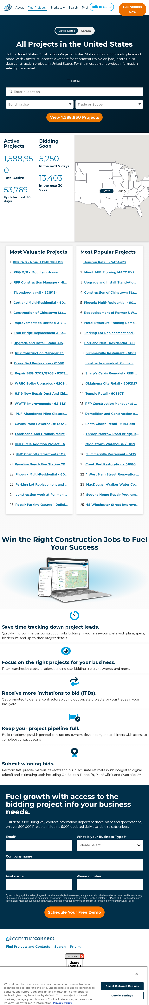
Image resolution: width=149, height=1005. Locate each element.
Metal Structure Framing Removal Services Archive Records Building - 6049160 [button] (111, 323)
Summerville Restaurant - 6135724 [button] (113, 454)
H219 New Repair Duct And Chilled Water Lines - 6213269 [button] (42, 393)
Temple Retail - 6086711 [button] (104, 393)
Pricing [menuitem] (75, 946)
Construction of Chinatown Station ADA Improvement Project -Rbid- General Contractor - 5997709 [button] (40, 313)
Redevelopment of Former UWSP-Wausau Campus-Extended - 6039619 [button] (111, 313)
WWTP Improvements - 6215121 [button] (40, 404)
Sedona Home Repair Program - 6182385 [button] (113, 494)
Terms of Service (105, 900)
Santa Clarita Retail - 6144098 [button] (110, 424)
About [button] (20, 7)
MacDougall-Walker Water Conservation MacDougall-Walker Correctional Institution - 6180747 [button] (113, 484)
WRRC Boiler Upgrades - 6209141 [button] (42, 383)
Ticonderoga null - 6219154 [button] (36, 292)
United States (66, 30)
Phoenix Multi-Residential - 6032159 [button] (43, 474)
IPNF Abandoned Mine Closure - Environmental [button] (42, 414)
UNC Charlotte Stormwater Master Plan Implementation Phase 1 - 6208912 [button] (43, 454)
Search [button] (73, 7)
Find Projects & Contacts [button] (37, 8)
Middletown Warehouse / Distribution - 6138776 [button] (112, 444)
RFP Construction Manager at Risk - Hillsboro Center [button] (42, 353)
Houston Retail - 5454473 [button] (104, 262)
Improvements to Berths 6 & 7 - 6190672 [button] (41, 323)
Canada (86, 30)
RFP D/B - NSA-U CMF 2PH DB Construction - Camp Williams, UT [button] (40, 262)
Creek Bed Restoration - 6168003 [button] (41, 363)
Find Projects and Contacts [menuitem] (28, 946)
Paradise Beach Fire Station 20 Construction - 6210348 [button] (42, 464)
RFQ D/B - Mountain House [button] (36, 272)
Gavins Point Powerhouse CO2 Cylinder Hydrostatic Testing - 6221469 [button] (42, 424)
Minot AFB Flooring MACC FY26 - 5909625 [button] (111, 272)
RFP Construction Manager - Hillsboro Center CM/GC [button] (41, 282)
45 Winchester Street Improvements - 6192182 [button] (113, 505)
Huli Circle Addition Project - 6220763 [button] (42, 444)
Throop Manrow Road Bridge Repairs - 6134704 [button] (113, 434)
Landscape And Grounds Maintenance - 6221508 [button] (42, 434)
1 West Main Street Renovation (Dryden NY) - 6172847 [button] (113, 474)
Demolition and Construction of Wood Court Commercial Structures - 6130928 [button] (112, 414)
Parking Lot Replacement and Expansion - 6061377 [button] (43, 484)
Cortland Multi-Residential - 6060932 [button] (40, 302)
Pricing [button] (86, 7)
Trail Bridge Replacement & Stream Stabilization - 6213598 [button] (41, 333)
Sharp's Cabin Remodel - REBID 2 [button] (112, 373)
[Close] (136, 974)
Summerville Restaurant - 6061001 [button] (113, 353)
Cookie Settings (122, 995)
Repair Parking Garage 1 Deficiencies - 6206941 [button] (42, 505)
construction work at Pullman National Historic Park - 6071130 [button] (43, 494)
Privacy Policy (126, 900)
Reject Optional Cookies (122, 986)
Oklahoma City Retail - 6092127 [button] (111, 383)
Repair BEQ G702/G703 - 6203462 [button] (42, 373)
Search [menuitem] (60, 946)
